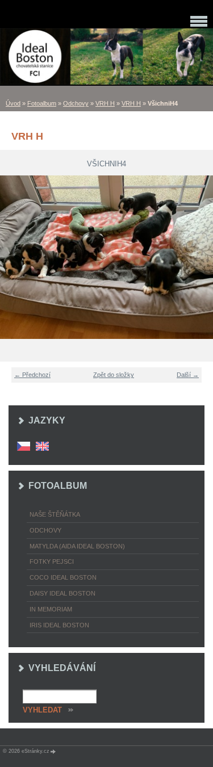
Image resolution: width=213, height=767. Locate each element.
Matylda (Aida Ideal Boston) (77, 546)
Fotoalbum (41, 103)
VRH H (105, 103)
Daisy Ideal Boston (62, 593)
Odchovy (76, 103)
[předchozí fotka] (15, 257)
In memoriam (51, 609)
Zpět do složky (113, 374)
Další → (188, 374)
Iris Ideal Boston (59, 625)
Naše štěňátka (55, 514)
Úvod (13, 103)
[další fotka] (197, 257)
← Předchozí (32, 374)
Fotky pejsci (52, 561)
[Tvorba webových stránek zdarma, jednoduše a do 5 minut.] (53, 751)
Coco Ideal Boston (63, 577)
